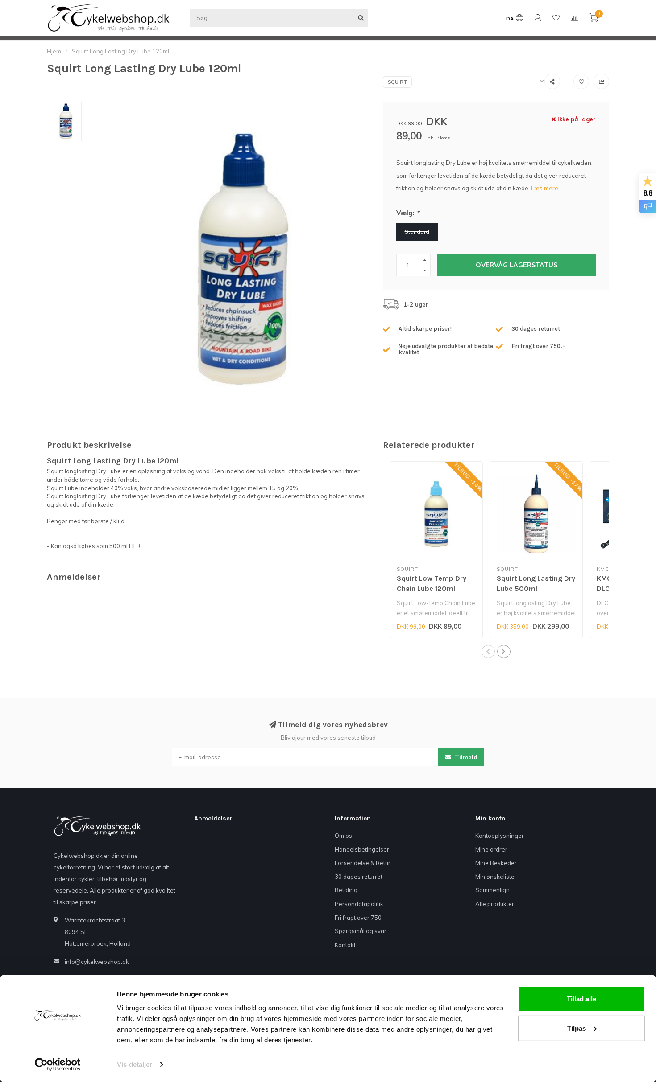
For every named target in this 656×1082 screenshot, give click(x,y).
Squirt (397, 82)
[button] (488, 651)
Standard (417, 231)
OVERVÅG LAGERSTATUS (516, 265)
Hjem (54, 51)
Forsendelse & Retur (362, 862)
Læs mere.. (546, 188)
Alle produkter (494, 903)
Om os (343, 835)
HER (135, 545)
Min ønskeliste (495, 876)
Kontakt (345, 944)
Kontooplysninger (499, 835)
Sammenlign (492, 889)
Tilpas (576, 1028)
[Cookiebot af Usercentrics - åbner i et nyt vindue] (58, 1064)
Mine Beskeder (496, 862)
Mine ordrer (491, 849)
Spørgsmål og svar (360, 930)
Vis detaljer (134, 1064)
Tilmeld (465, 757)
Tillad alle (581, 999)
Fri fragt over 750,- (360, 917)
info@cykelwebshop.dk (97, 961)
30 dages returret (358, 876)
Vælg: (407, 213)
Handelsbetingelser (362, 849)
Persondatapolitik (359, 903)
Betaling (346, 889)
